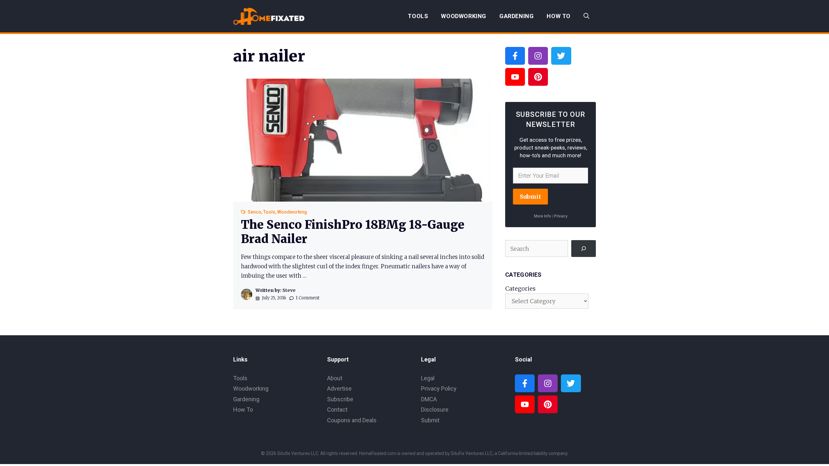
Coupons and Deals (352, 420)
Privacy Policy (439, 388)
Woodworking (463, 16)
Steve (289, 290)
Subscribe (340, 399)
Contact (337, 409)
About (334, 378)
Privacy (560, 216)
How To (559, 16)
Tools (418, 16)
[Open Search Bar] (586, 16)
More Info (542, 216)
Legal (428, 378)
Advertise (339, 388)
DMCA (429, 399)
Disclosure (435, 409)
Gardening (516, 16)
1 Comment (308, 298)
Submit (530, 196)
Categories (520, 288)
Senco (254, 212)
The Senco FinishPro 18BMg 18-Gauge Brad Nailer (352, 231)
